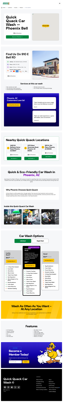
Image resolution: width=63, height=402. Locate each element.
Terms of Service (52, 389)
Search (25, 361)
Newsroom (51, 381)
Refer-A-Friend (39, 379)
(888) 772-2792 (16, 64)
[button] (45, 26)
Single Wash (40, 241)
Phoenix (21, 7)
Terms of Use (39, 385)
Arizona (15, 7)
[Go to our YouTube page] (11, 387)
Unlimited (23, 241)
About (50, 379)
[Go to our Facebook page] (4, 387)
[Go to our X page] (15, 387)
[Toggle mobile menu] (59, 3)
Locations (10, 7)
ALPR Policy (51, 385)
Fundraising (38, 383)
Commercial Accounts (41, 387)
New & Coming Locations (41, 389)
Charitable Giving (40, 381)
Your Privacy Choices (53, 387)
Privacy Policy (52, 383)
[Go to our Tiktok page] (18, 387)
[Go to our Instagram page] (8, 387)
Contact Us (7, 390)
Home (4, 7)
